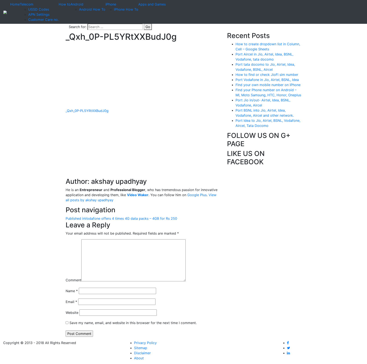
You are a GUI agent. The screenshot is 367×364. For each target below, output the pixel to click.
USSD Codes (38, 9)
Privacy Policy (145, 343)
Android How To (92, 9)
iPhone (110, 4)
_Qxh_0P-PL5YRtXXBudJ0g (87, 111)
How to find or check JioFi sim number (267, 74)
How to (65, 4)
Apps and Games (152, 4)
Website (72, 312)
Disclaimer (142, 353)
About (139, 358)
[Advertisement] (143, 78)
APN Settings (38, 14)
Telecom (26, 4)
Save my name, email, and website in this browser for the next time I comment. (133, 323)
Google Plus (197, 195)
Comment (73, 280)
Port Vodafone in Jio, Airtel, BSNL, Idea (267, 80)
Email (71, 302)
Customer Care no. (43, 19)
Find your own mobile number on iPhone (268, 85)
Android (77, 4)
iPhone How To (126, 9)
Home (15, 4)
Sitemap (140, 348)
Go (147, 27)
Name (72, 291)
